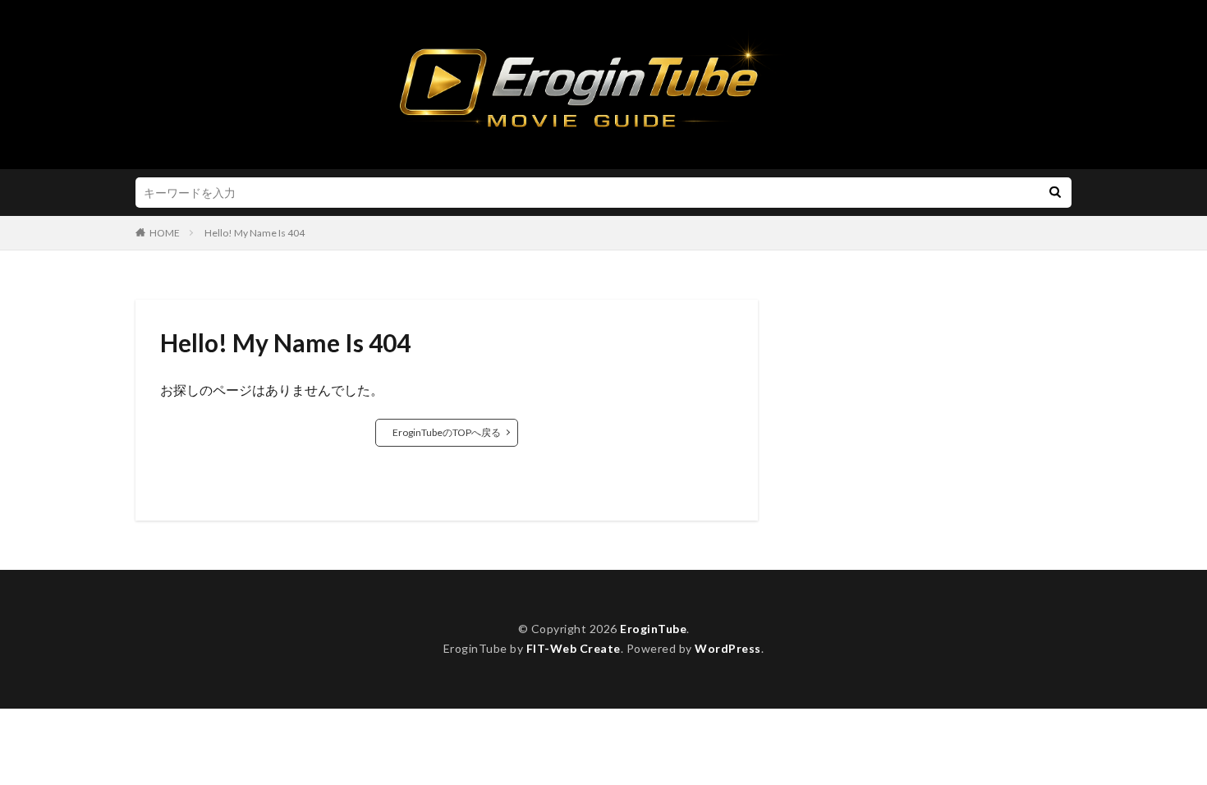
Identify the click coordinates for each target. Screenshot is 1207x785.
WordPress (728, 648)
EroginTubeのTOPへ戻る (446, 432)
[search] (1055, 192)
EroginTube (653, 629)
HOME (164, 233)
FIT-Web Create (573, 648)
